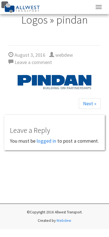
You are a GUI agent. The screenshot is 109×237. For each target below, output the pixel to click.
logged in (46, 141)
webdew (63, 55)
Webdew (63, 220)
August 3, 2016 (29, 55)
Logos (34, 20)
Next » (89, 103)
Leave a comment (32, 62)
